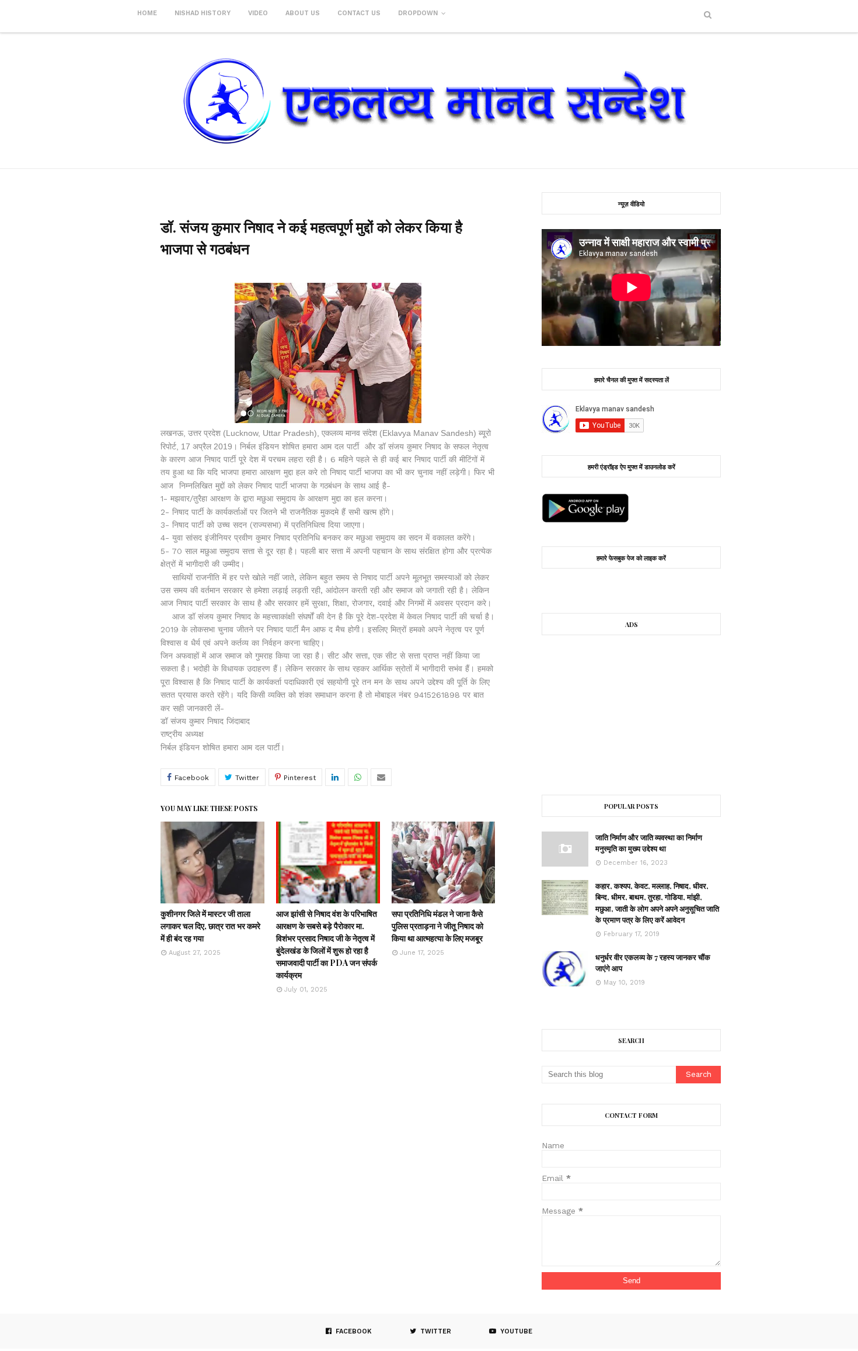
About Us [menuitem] (302, 13)
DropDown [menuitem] (418, 13)
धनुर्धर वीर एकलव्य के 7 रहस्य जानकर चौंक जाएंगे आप (652, 963)
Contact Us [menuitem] (359, 13)
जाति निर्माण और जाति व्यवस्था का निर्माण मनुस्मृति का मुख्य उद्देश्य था (648, 843)
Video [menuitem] (258, 13)
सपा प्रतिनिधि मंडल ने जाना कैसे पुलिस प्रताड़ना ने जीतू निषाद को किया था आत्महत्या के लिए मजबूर (437, 926)
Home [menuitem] (147, 13)
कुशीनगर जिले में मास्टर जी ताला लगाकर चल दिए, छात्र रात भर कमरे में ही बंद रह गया (210, 926)
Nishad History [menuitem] (203, 13)
